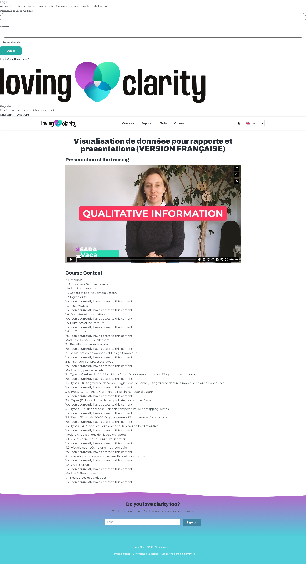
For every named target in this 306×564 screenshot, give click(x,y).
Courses (128, 123)
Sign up (192, 522)
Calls (163, 123)
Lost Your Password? (15, 59)
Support (146, 123)
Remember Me (11, 42)
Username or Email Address (16, 11)
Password (5, 26)
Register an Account (14, 115)
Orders (179, 123)
